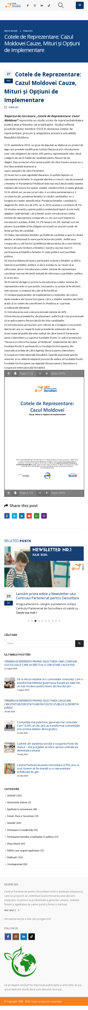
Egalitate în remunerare (19, 809)
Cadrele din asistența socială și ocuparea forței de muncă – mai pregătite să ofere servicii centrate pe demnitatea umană (47, 747)
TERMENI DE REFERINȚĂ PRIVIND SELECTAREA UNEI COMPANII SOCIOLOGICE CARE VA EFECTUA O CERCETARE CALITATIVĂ (40, 662)
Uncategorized (14, 864)
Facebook (7, 515)
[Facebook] (28, 5)
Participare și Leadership (20, 830)
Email (29, 515)
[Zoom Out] (40, 373)
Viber (44, 515)
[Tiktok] (49, 5)
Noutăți (11, 823)
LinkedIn (21, 515)
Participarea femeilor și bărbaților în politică (30, 837)
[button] (60, 5)
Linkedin (24, 936)
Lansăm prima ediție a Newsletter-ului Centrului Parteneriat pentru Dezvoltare (47, 595)
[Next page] (15, 373)
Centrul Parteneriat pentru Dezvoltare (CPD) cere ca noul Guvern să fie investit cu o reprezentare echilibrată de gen (48, 768)
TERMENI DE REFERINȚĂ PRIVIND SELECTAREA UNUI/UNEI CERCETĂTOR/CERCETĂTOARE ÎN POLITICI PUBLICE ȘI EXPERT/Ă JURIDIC (41, 704)
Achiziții (11, 795)
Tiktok (31, 936)
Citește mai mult (26, 612)
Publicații (13, 107)
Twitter (14, 515)
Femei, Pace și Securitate (20, 816)
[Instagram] (35, 5)
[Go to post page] (44, 566)
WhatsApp (36, 515)
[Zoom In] (47, 373)
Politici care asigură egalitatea (23, 850)
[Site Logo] (12, 5)
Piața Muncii (13, 843)
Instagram (16, 936)
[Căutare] (79, 643)
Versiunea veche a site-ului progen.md (27, 919)
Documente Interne (17, 802)
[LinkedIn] (42, 5)
